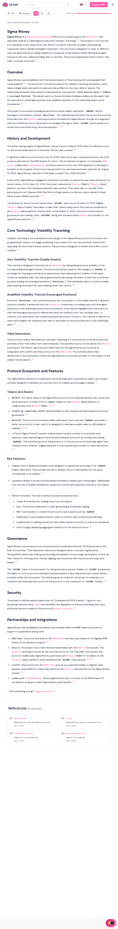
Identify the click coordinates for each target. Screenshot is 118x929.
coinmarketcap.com (24, 733)
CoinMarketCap (36, 165)
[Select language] (83, 4)
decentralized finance (39, 36)
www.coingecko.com (76, 733)
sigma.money (20, 718)
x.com (69, 718)
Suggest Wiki (98, 4)
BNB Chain (92, 36)
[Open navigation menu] (113, 4)
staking (83, 215)
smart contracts (63, 608)
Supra (37, 604)
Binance (32, 119)
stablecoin (56, 265)
